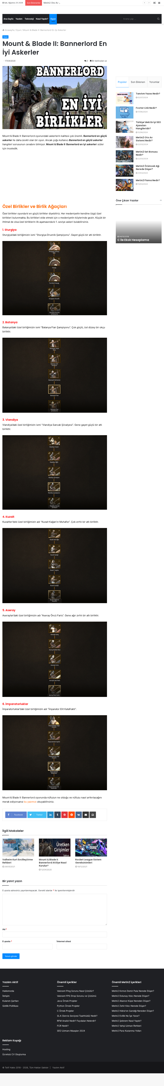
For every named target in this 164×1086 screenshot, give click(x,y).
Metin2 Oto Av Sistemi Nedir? (144, 152)
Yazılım (19, 31)
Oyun (53, 31)
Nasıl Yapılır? (42, 31)
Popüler (122, 94)
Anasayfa (9, 42)
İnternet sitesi (64, 954)
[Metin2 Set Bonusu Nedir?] (124, 169)
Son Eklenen (138, 94)
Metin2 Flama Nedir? (148, 193)
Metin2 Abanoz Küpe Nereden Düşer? (131, 1013)
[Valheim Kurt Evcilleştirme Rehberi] (18, 860)
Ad (4, 942)
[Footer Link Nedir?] (124, 125)
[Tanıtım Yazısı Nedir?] (124, 111)
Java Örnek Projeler (67, 1013)
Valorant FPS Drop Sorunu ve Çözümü (76, 1008)
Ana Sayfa (8, 31)
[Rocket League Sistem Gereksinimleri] (91, 860)
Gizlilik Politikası (10, 1018)
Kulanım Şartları (10, 1013)
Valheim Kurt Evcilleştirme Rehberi (17, 874)
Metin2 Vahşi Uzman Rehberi (126, 1038)
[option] (139, 238)
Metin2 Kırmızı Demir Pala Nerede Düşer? (133, 1003)
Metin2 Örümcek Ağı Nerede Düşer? (147, 180)
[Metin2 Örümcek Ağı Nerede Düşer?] (124, 183)
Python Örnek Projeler (68, 1018)
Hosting (6, 1062)
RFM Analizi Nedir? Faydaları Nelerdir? (76, 1033)
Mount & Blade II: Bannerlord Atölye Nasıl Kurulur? (52, 875)
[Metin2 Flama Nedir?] (124, 198)
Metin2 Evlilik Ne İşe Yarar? (125, 1028)
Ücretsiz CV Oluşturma (14, 1067)
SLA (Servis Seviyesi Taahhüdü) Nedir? (77, 1028)
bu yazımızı (30, 814)
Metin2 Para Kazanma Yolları (126, 1043)
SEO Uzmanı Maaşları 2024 (71, 1043)
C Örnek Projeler (65, 1023)
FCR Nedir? (63, 1038)
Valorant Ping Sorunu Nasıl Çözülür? (75, 1003)
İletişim (6, 1008)
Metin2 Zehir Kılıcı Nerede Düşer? (129, 1018)
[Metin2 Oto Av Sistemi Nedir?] (124, 155)
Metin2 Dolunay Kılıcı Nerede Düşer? (130, 1008)
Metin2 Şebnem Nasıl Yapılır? (126, 1033)
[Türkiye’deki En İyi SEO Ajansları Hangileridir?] (124, 139)
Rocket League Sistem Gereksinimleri (88, 874)
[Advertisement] (54, 189)
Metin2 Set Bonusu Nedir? (147, 166)
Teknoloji (29, 31)
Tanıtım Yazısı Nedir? (148, 106)
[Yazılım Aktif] (12, 16)
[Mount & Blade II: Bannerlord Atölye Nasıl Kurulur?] (55, 860)
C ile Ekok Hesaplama (133, 253)
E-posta (7, 954)
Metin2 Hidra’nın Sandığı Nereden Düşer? (133, 1023)
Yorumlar (154, 94)
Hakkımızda (8, 1003)
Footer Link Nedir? (146, 120)
